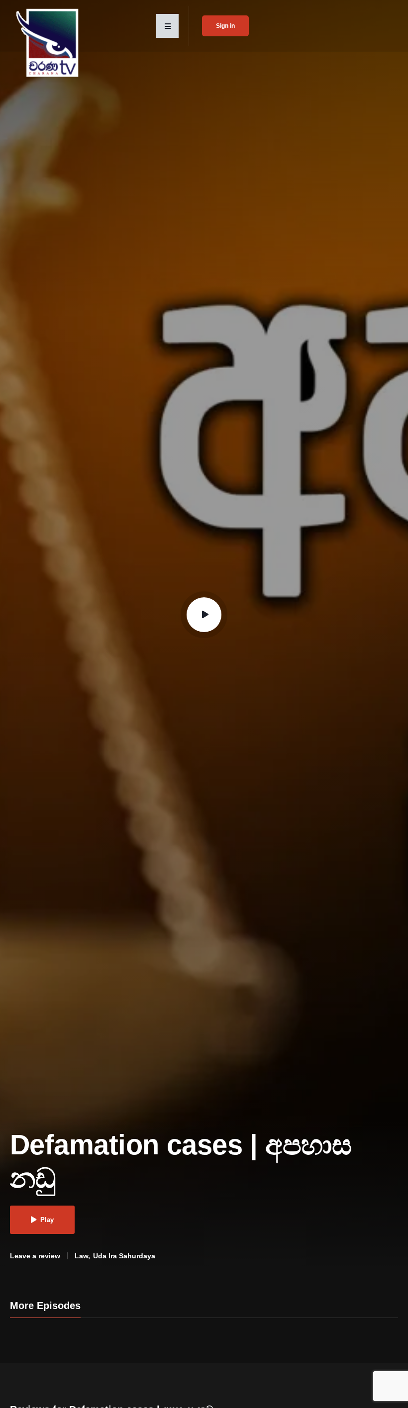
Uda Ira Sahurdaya (124, 1256)
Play (47, 1219)
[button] (167, 26)
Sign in (225, 25)
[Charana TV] (49, 43)
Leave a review (35, 1255)
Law (81, 1256)
